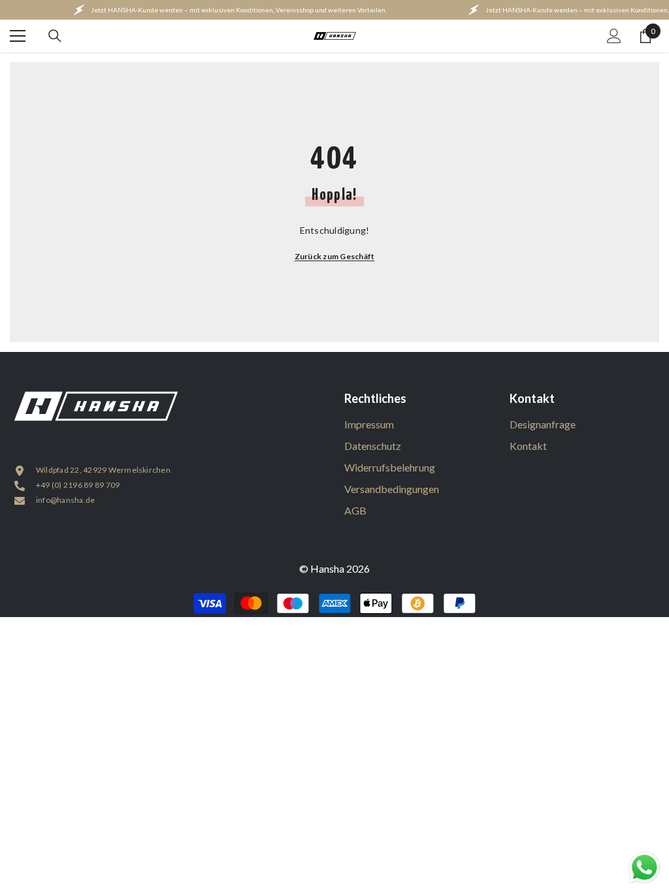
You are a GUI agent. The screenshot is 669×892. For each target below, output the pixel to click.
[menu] (17, 36)
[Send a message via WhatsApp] (644, 867)
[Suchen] (55, 36)
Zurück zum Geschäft (335, 256)
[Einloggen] (614, 36)
